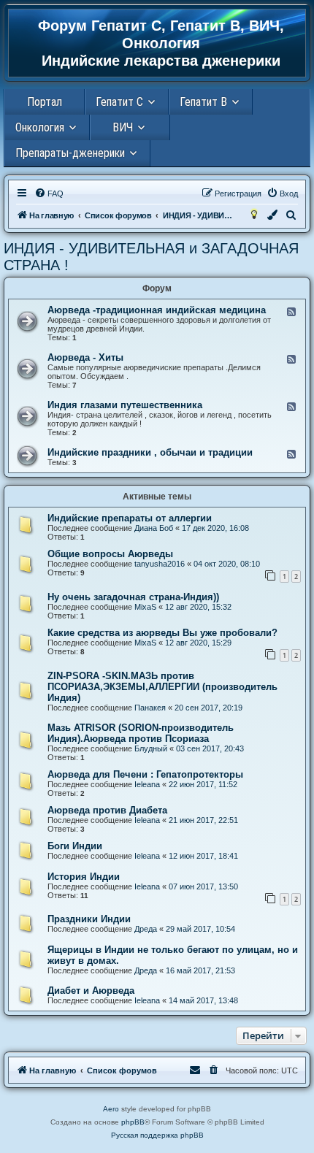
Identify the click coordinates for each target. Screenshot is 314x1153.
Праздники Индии (89, 918)
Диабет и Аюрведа (90, 990)
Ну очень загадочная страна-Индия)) (133, 596)
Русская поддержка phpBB (157, 1135)
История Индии (83, 876)
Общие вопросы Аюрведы (110, 553)
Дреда (145, 928)
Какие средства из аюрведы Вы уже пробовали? (162, 632)
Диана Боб (153, 528)
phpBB (133, 1122)
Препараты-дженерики (70, 153)
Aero (111, 1109)
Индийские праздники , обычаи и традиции (150, 452)
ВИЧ (122, 127)
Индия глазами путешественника (124, 404)
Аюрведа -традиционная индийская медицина (156, 309)
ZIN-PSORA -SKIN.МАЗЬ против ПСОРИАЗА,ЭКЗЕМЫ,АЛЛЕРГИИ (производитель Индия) (162, 686)
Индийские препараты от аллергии (129, 518)
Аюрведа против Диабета (107, 810)
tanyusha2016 (159, 563)
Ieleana (147, 784)
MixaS (145, 606)
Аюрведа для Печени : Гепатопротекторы (145, 774)
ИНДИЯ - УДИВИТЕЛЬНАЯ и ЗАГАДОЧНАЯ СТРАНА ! (151, 256)
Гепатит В (203, 102)
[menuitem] (49, 193)
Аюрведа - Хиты (85, 357)
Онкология (39, 127)
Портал (44, 102)
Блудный (150, 748)
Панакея (150, 707)
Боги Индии (74, 845)
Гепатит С (119, 102)
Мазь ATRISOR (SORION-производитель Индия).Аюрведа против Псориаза (140, 733)
